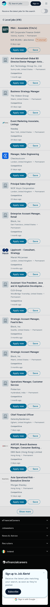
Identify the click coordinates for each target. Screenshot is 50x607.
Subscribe (13, 591)
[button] (25, 303)
